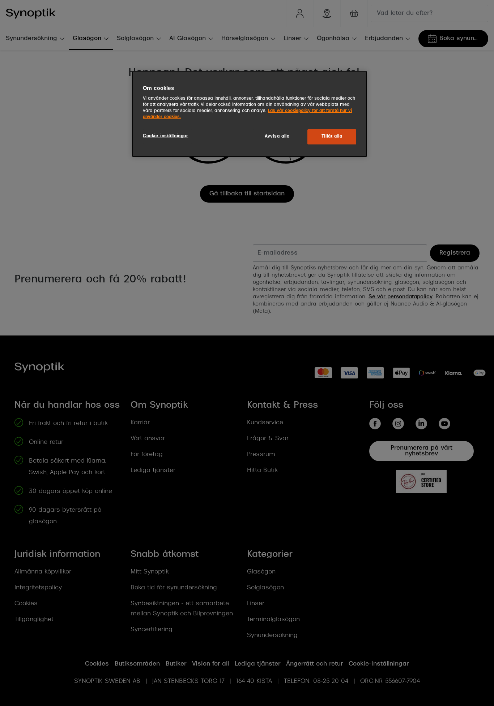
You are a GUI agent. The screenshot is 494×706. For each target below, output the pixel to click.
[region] (249, 114)
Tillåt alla (331, 136)
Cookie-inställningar (165, 136)
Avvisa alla (277, 136)
